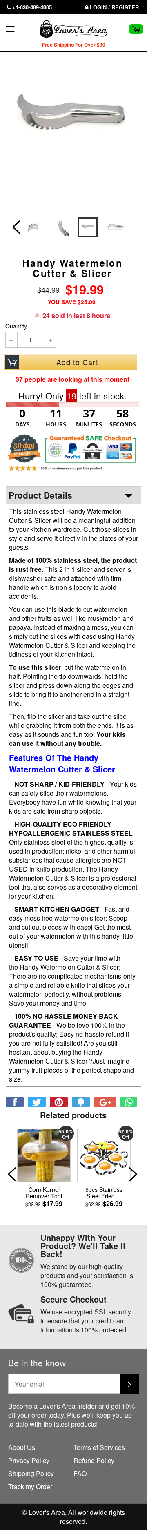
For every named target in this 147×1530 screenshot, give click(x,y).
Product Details (40, 495)
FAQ (80, 1473)
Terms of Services (99, 1447)
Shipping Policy (31, 1473)
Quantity (16, 326)
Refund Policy (94, 1460)
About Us (21, 1447)
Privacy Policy (28, 1460)
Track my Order (30, 1486)
